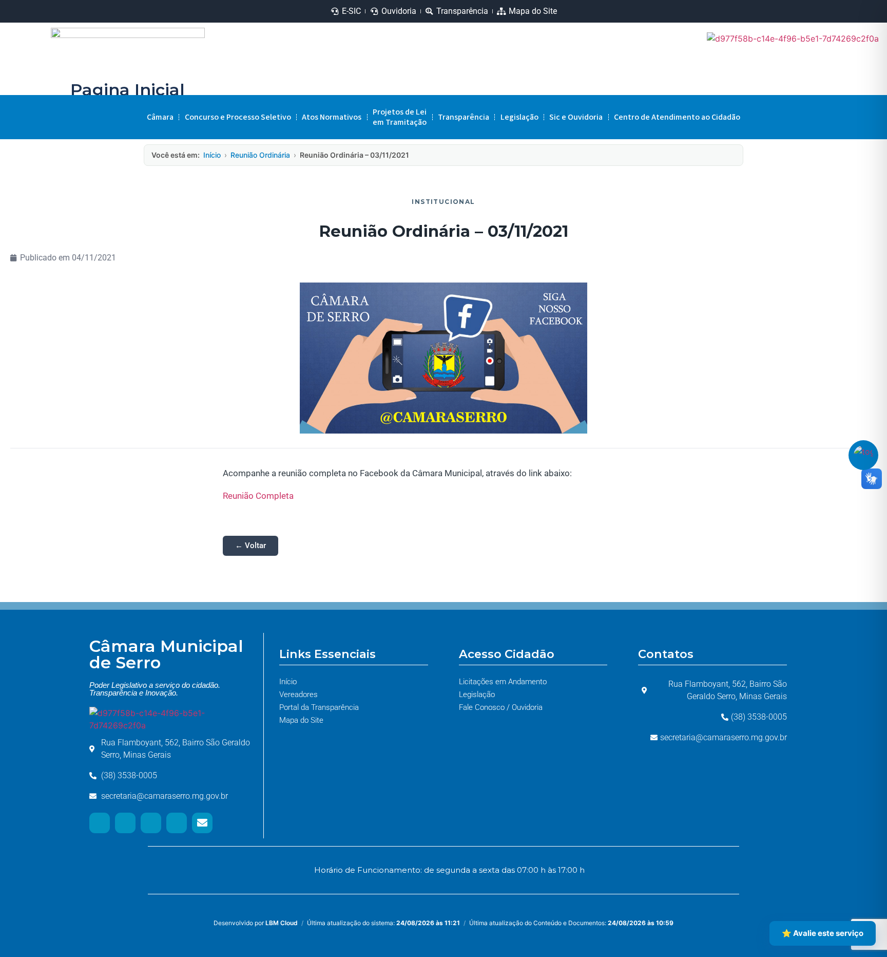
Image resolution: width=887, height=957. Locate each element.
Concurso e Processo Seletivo (238, 117)
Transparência (463, 117)
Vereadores (298, 694)
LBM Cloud (281, 923)
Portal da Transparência (319, 707)
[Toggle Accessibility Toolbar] (863, 455)
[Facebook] (863, 70)
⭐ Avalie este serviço (822, 933)
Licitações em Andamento (503, 681)
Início (212, 155)
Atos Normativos (331, 117)
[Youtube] (830, 70)
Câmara (160, 117)
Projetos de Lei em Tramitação (400, 117)
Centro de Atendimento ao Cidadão (677, 117)
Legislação (519, 117)
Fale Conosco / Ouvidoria (501, 707)
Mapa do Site (301, 720)
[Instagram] (796, 70)
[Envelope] (202, 823)
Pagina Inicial (127, 90)
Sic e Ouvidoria (576, 117)
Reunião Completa (258, 496)
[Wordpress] (176, 823)
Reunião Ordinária (260, 155)
